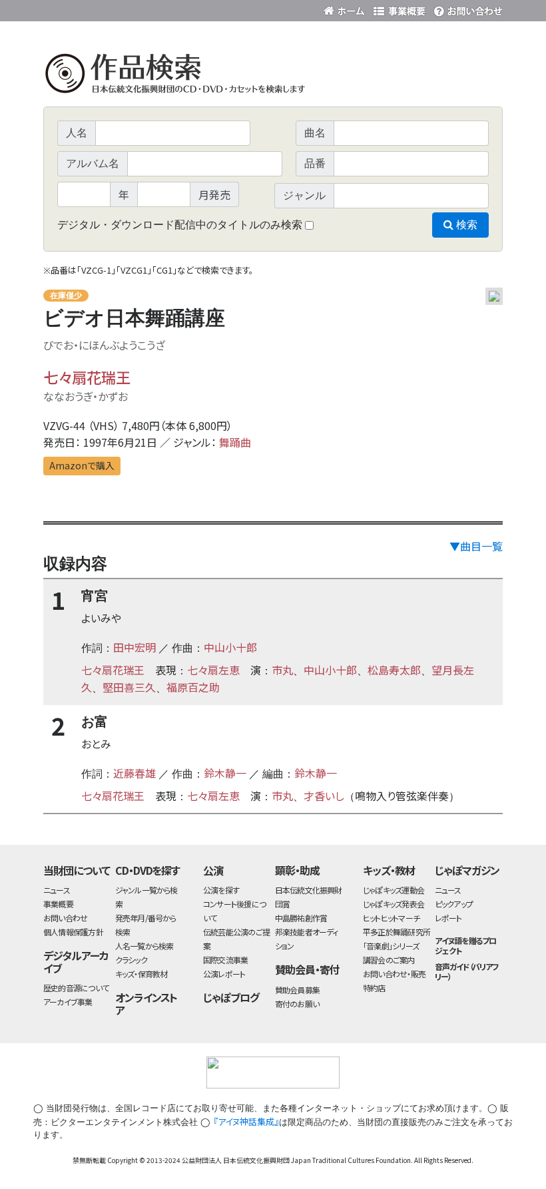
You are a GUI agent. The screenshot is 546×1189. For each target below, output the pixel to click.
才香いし (324, 796)
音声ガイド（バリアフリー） (467, 971)
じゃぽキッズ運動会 (393, 889)
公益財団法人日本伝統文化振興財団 (115, 9)
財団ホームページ (346, 8)
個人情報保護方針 (73, 931)
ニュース (56, 889)
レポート (448, 917)
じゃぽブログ (231, 997)
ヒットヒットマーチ (391, 917)
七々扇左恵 (213, 670)
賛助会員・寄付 (307, 969)
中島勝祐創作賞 (301, 917)
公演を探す (221, 889)
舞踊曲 (235, 442)
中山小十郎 (230, 647)
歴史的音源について (76, 987)
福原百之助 (193, 687)
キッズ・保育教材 (141, 973)
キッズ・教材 (389, 870)
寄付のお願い (297, 1003)
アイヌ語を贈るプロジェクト (466, 945)
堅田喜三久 (129, 687)
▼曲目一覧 (476, 546)
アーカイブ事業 (68, 1001)
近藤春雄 (134, 773)
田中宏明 (134, 647)
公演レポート (224, 973)
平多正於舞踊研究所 (396, 931)
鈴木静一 (225, 773)
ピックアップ (454, 903)
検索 (465, 224)
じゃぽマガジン (467, 870)
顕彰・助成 (297, 870)
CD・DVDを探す (147, 870)
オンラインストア (146, 1003)
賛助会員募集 (297, 989)
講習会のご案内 (389, 959)
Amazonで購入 (82, 465)
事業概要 (399, 8)
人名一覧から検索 (144, 945)
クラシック (131, 959)
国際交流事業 (225, 959)
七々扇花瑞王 (87, 376)
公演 (213, 870)
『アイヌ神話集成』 (246, 1121)
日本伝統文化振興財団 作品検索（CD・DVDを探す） (273, 76)
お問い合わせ (466, 8)
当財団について (76, 870)
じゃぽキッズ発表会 (393, 903)
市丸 (282, 670)
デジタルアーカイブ (76, 961)
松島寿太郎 (394, 670)
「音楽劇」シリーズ (391, 945)
